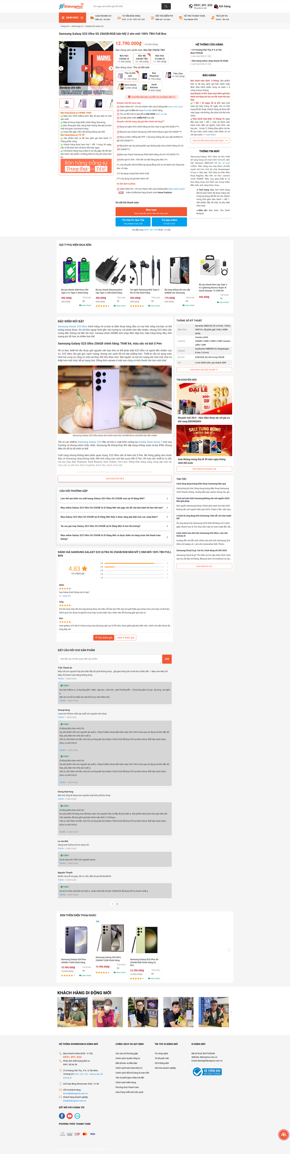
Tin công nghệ (161, 1053)
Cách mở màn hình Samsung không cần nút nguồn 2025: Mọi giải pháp (203, 499)
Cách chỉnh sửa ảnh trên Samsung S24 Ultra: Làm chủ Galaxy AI (202, 534)
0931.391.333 (202, 5)
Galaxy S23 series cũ (94, 26)
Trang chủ (64, 26)
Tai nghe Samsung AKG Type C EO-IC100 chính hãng (144, 291)
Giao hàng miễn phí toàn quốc (129, 1092)
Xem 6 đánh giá (125, 637)
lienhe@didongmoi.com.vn (210, 1060)
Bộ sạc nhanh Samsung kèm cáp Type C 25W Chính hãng (109, 291)
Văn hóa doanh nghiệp (165, 1068)
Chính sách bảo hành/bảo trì (129, 1068)
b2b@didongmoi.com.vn (74, 1101)
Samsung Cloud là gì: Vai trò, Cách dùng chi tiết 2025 (201, 550)
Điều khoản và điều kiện (126, 1063)
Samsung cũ (77, 26)
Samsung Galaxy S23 (89, 442)
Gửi (167, 659)
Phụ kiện (148, 110)
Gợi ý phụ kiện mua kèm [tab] (75, 244)
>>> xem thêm (209, 134)
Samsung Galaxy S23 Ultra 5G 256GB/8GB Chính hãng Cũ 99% (144, 962)
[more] (284, 1135)
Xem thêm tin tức (204, 566)
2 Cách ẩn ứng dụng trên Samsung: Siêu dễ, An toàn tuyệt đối (203, 517)
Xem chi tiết (161, 114)
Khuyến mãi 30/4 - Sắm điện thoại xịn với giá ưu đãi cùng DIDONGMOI (204, 419)
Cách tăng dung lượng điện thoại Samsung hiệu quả (201, 483)
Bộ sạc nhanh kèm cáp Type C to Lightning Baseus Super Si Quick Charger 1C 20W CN (213, 287)
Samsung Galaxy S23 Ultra (72, 326)
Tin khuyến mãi (162, 1058)
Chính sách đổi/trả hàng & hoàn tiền (132, 1073)
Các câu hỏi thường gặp (127, 1053)
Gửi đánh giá (105, 637)
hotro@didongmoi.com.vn (75, 1093)
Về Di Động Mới (162, 1063)
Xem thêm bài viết (114, 478)
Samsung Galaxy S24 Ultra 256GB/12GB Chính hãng (108, 959)
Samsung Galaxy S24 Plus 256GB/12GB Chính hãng (73, 961)
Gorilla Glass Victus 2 (150, 442)
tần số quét (224, 163)
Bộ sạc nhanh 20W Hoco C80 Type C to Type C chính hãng (74, 291)
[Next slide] (111, 68)
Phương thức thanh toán (127, 1087)
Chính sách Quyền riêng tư (128, 1058)
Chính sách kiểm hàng (126, 1082)
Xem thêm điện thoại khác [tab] (78, 915)
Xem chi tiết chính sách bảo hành (208, 140)
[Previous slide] (61, 68)
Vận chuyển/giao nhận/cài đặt (130, 1077)
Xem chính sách (175, 107)
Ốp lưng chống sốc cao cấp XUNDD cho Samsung (177, 291)
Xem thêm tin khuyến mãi (204, 469)
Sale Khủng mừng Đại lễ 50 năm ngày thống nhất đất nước (202, 461)
